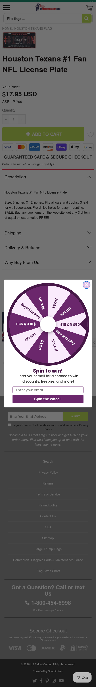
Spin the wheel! (48, 399)
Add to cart (48, 239)
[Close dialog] (86, 285)
